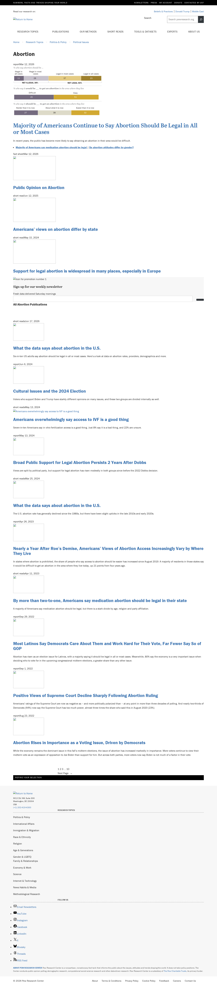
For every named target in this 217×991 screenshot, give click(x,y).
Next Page (65, 773)
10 (67, 769)
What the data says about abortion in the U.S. (57, 348)
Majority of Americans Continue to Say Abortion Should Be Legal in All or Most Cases (105, 128)
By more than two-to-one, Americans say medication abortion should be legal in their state (100, 600)
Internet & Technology (25, 880)
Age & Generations (23, 850)
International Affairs (23, 823)
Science (17, 874)
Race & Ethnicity (22, 837)
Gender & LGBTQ (22, 856)
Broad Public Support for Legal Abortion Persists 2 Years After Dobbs (79, 462)
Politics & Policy (21, 817)
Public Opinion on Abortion (38, 187)
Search (147, 17)
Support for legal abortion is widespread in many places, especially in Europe (87, 271)
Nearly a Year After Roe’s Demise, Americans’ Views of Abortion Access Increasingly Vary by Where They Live (108, 551)
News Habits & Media (24, 887)
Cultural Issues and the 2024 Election (49, 391)
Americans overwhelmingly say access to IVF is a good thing (71, 419)
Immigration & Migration (26, 830)
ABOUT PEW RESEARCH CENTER (27, 967)
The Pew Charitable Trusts (175, 971)
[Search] (201, 19)
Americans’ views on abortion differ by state (55, 229)
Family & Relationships (25, 860)
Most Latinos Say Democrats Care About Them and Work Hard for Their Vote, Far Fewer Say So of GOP (107, 646)
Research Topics (28, 31)
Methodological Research (26, 894)
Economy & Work (22, 867)
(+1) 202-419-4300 (22, 807)
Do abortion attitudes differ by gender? (111, 147)
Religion (17, 843)
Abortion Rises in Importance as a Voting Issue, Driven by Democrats (79, 742)
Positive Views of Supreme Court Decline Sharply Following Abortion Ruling (85, 695)
